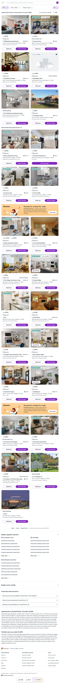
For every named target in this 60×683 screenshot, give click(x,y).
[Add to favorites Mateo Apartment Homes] (27, 219)
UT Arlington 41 (37, 476)
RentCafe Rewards (26, 657)
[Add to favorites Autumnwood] (27, 169)
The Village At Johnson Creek (12, 280)
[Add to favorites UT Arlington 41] (56, 455)
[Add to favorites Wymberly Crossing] (27, 54)
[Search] (57, 2)
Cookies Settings (52, 665)
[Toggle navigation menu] (3, 2)
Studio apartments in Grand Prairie (9, 543)
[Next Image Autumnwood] (27, 176)
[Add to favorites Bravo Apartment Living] (27, 131)
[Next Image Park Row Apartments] (56, 139)
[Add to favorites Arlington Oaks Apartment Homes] (27, 330)
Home (12, 528)
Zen (5, 317)
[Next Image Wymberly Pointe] (56, 99)
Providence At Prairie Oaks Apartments (15, 479)
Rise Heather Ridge (38, 354)
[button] (7, 7)
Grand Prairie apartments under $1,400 (40, 549)
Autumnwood (8, 193)
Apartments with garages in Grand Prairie (11, 568)
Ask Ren (39, 679)
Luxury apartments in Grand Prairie (9, 574)
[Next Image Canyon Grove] (56, 24)
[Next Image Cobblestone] (56, 375)
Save (29, 679)
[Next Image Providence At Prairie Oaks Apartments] (27, 462)
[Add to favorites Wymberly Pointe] (56, 91)
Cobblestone (36, 391)
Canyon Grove (37, 41)
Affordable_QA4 (37, 78)
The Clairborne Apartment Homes (13, 113)
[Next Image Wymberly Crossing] (27, 62)
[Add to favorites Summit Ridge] (56, 256)
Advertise (3, 665)
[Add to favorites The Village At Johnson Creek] (27, 256)
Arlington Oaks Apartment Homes (13, 354)
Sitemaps (3, 668)
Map (22, 679)
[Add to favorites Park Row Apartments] (56, 131)
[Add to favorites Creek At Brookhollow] (56, 219)
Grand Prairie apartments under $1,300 (40, 546)
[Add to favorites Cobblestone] (56, 367)
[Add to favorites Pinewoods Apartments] (56, 417)
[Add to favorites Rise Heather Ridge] (56, 330)
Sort (56, 12)
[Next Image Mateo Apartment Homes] (27, 226)
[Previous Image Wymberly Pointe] (33, 99)
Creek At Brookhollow (39, 243)
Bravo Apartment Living (10, 155)
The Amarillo (36, 193)
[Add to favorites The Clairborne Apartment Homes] (27, 91)
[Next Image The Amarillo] (56, 176)
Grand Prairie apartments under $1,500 (40, 552)
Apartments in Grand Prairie (7, 540)
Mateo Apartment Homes (11, 243)
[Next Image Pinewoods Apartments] (56, 425)
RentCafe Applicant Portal (28, 663)
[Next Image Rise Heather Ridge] (56, 338)
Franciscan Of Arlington (10, 442)
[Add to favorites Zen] (27, 293)
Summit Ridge (37, 280)
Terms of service (52, 655)
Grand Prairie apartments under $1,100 (40, 540)
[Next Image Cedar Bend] (56, 300)
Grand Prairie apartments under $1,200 (40, 543)
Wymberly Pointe (38, 115)
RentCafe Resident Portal (28, 665)
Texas (17, 528)
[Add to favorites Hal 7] (27, 492)
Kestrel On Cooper (9, 391)
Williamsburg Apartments (11, 41)
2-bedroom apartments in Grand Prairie (10, 549)
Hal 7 (5, 514)
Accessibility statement (53, 663)
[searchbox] (32, 2)
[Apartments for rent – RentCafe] (5, 649)
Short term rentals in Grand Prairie (9, 571)
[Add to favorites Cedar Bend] (56, 293)
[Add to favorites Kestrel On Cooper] (27, 367)
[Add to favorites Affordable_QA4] (56, 54)
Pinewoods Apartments (39, 442)
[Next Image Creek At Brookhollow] (56, 226)
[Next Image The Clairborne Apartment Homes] (27, 99)
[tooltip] (6, 38)
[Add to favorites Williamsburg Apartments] (27, 17)
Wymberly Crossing (9, 78)
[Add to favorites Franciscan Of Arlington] (27, 417)
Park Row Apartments (39, 155)
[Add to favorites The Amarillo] (56, 169)
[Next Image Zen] (27, 300)
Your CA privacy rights (53, 660)
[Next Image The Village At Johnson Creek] (27, 263)
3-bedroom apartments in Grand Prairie (10, 552)
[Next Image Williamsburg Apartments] (27, 24)
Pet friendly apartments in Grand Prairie (10, 562)
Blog (2, 663)
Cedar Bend (36, 317)
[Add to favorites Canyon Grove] (56, 17)
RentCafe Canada (26, 655)
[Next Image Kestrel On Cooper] (27, 375)
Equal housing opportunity (7, 675)
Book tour (9, 48)
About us (3, 655)
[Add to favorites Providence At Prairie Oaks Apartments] (27, 455)
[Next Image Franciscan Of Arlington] (27, 425)
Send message (22, 48)
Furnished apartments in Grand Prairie (10, 565)
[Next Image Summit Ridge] (56, 263)
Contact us (3, 657)
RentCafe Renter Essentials (28, 660)
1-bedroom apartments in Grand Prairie (10, 546)
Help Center (4, 660)
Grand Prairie (24, 528)
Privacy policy (51, 657)
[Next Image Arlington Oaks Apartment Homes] (27, 338)
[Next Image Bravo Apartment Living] (27, 139)
